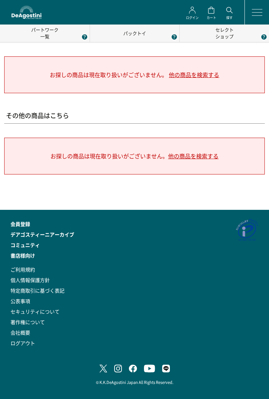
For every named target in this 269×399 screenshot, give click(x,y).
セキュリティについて (35, 311)
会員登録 (20, 223)
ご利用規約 (23, 269)
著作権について (28, 321)
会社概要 (20, 332)
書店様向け (23, 255)
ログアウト (23, 342)
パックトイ (134, 33)
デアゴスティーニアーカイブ (42, 234)
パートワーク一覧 (44, 33)
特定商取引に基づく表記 (37, 290)
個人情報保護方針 (30, 279)
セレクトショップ (224, 33)
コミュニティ (25, 244)
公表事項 (20, 300)
